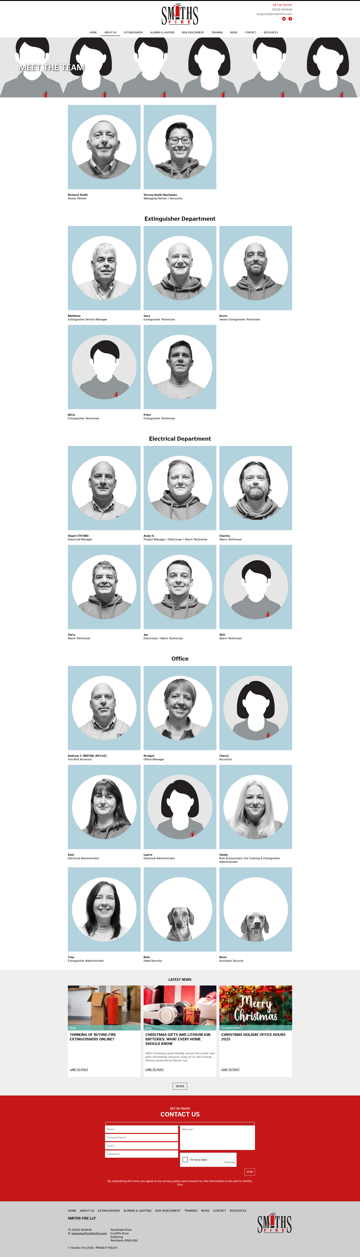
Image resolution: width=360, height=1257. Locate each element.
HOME (93, 32)
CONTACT (250, 32)
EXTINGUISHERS (133, 32)
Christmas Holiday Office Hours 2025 (253, 1036)
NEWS (180, 1086)
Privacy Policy (107, 1248)
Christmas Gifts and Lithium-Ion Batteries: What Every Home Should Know (178, 1039)
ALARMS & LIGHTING (162, 32)
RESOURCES (271, 32)
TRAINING (217, 32)
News (233, 32)
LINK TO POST (79, 1069)
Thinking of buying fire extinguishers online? (93, 1036)
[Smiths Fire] (180, 14)
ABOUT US (110, 32)
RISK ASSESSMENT (193, 32)
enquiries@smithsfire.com (89, 1233)
